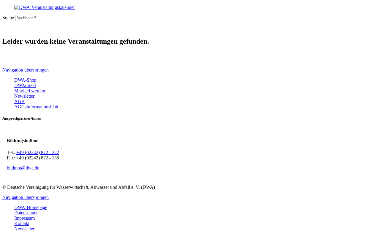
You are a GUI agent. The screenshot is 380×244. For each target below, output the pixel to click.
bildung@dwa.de (23, 167)
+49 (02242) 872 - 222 (37, 152)
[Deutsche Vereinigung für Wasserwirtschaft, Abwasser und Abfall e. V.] (190, 7)
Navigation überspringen (25, 69)
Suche (8, 17)
